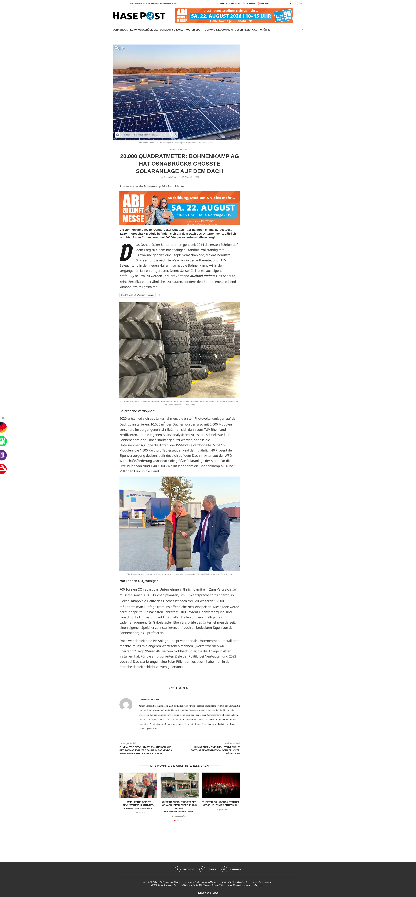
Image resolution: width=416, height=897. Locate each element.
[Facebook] (291, 3)
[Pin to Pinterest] (184, 688)
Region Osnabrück (141, 29)
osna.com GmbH (172, 882)
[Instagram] (301, 3)
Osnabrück (120, 29)
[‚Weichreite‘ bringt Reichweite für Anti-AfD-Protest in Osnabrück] (138, 785)
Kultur (190, 29)
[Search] (302, 29)
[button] (122, 3)
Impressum (222, 3)
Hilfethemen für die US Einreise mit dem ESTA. (202, 885)
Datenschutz (234, 3)
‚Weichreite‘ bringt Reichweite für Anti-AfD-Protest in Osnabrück (138, 805)
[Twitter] (296, 3)
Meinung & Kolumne (217, 29)
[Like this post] (172, 688)
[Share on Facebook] (177, 688)
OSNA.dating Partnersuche (163, 885)
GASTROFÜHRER (261, 29)
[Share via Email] (187, 688)
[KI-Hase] (118, 134)
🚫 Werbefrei (263, 3)
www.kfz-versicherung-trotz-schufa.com (246, 885)
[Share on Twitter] (180, 688)
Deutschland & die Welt (169, 29)
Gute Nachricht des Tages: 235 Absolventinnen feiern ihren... (156, 3)
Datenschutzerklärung (207, 882)
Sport (200, 29)
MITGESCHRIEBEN (241, 29)
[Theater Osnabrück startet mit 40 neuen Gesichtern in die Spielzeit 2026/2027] (221, 785)
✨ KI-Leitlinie (249, 3)
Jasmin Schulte (170, 177)
